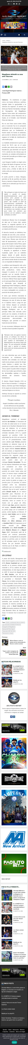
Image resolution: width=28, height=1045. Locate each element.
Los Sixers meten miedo (7, 932)
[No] (26, 1039)
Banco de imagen (20, 1031)
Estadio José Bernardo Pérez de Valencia (15, 622)
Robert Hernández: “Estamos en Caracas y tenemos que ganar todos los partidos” (7, 956)
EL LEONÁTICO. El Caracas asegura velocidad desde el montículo (7, 670)
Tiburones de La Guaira (7, 633)
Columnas (12, 1031)
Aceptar (14, 1042)
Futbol (10, 1029)
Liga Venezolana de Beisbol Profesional (11, 624)
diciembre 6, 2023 (7, 79)
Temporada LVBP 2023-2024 (8, 631)
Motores (22, 1029)
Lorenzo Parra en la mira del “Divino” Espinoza (7, 919)
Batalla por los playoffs (7, 682)
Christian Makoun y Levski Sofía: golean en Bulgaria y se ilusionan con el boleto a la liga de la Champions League (7, 895)
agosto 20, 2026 (19, 960)
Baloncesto (16, 1029)
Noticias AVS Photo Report (8, 629)
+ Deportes (5, 1031)
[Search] (24, 34)
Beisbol (5, 1029)
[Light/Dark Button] (19, 35)
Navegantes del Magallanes (8, 626)
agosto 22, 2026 (19, 673)
